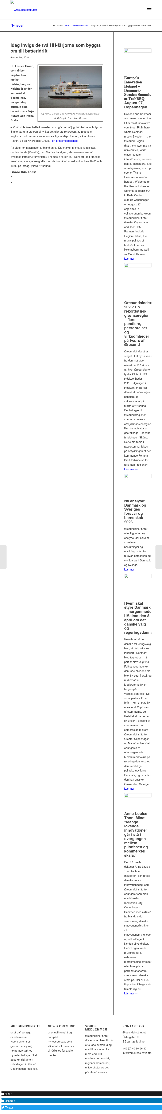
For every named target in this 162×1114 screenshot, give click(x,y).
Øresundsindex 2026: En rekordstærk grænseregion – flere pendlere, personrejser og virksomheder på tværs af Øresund (138, 323)
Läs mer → (131, 258)
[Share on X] (16, 177)
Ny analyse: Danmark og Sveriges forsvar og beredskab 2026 (135, 511)
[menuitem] (140, 9)
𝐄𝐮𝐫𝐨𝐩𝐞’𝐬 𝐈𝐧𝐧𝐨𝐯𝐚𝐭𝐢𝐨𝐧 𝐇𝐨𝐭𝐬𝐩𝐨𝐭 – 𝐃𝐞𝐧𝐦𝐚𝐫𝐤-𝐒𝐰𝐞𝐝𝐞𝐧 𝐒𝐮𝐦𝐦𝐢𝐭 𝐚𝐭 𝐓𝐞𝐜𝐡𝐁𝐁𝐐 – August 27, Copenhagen (137, 92)
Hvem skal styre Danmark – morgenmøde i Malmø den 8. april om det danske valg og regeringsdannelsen (142, 617)
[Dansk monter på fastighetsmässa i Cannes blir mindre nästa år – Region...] (3, 557)
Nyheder (17, 25)
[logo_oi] (24, 9)
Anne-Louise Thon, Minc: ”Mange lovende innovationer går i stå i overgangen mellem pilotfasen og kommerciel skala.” (136, 834)
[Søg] (140, 9)
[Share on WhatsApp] (16, 183)
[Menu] (149, 9)
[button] (6, 1094)
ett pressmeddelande (65, 141)
